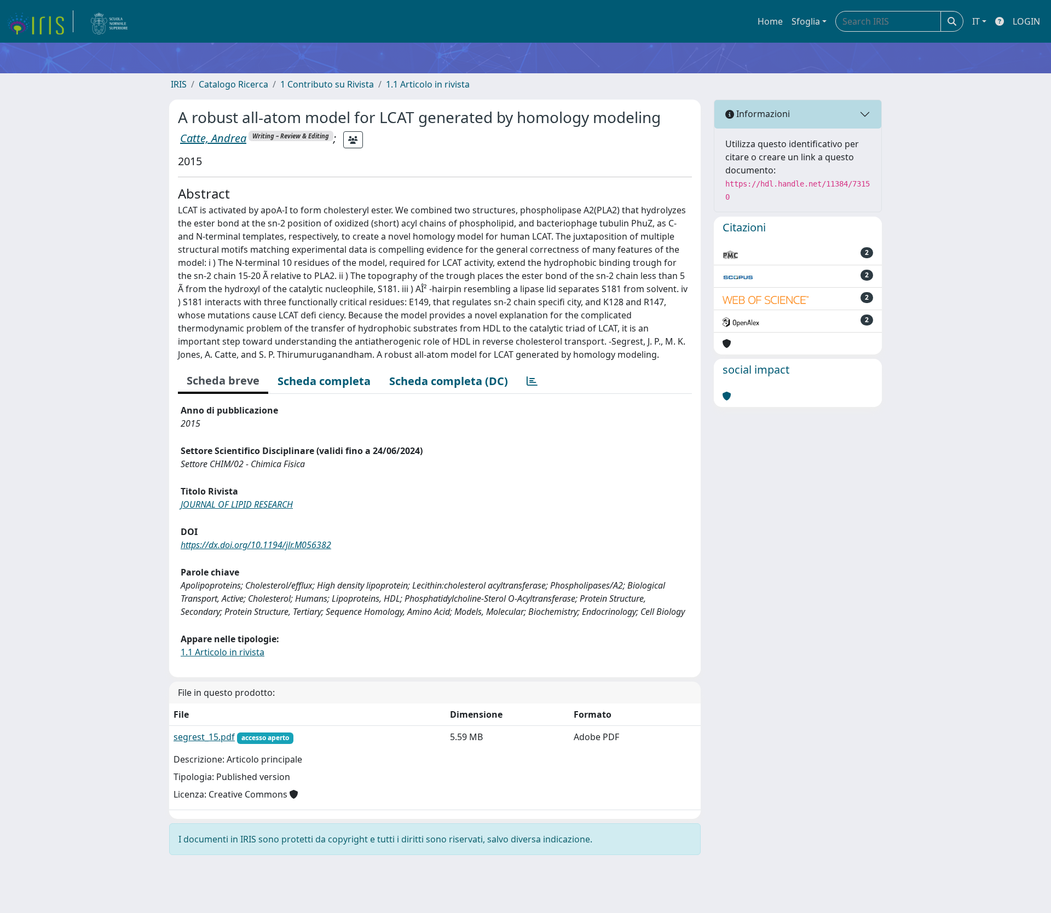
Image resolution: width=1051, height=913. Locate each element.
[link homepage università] (109, 21)
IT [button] (976, 21)
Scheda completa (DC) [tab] (448, 381)
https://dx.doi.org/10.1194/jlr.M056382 (256, 545)
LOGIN (1026, 21)
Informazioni (762, 114)
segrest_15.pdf (204, 737)
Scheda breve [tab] (223, 380)
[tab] (532, 381)
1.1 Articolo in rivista (428, 84)
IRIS (179, 84)
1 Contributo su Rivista (327, 84)
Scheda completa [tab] (324, 381)
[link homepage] (40, 21)
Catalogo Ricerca (233, 84)
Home (770, 21)
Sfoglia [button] (806, 21)
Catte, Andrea (213, 138)
